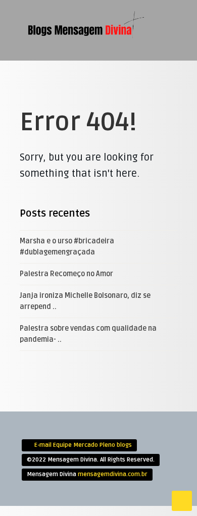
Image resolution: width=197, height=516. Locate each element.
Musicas (89, 128)
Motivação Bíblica (105, 94)
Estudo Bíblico (100, 61)
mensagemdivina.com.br (112, 474)
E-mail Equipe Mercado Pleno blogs (83, 445)
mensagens (93, 111)
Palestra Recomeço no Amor (66, 274)
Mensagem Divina (102, 78)
